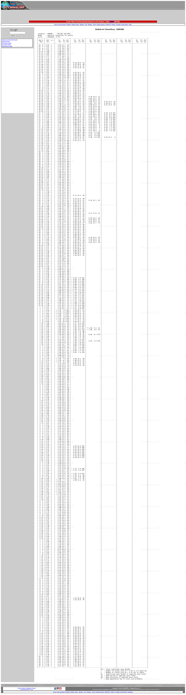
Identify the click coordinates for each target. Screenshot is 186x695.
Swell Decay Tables (6, 43)
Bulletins (69, 24)
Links (31, 689)
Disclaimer (28, 688)
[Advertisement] (108, 5)
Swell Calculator (6, 41)
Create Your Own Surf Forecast (9, 39)
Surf (86, 24)
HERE (112, 21)
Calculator (130, 692)
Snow (94, 24)
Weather (82, 24)
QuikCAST (108, 24)
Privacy (34, 688)
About (23, 688)
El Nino (113, 24)
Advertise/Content (24, 689)
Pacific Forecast (101, 24)
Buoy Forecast (62, 24)
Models (73, 24)
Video (130, 24)
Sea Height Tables (6, 44)
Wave (77, 24)
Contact (20, 688)
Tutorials (118, 24)
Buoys (55, 24)
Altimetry (90, 24)
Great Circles (124, 24)
